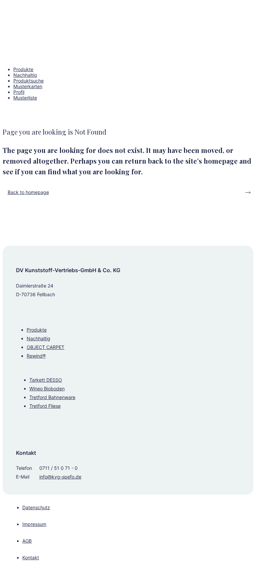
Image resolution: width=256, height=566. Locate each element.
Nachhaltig (38, 338)
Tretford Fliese (45, 406)
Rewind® (36, 356)
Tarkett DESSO (45, 380)
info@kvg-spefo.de (60, 477)
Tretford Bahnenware (52, 397)
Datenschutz (36, 507)
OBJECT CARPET (45, 347)
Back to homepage (28, 192)
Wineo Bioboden (47, 388)
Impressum (34, 524)
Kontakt (30, 557)
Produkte (37, 330)
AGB (27, 541)
